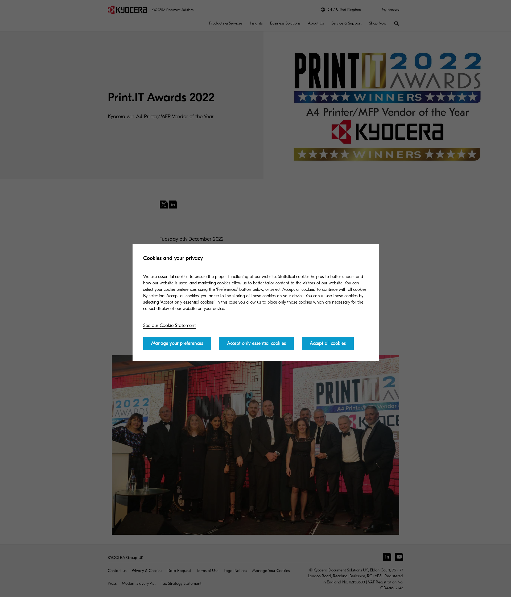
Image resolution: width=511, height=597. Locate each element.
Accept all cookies (328, 343)
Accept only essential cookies (256, 343)
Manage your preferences (177, 343)
